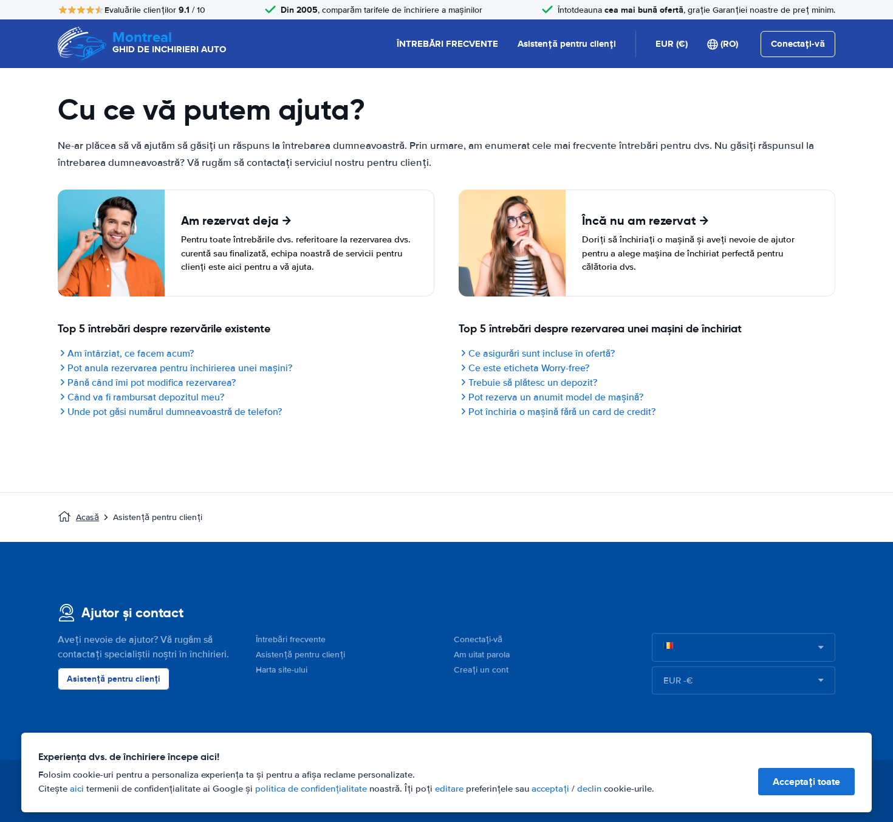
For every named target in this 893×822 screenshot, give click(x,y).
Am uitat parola (482, 654)
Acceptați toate (806, 782)
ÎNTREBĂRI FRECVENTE (447, 43)
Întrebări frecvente (291, 639)
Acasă (87, 517)
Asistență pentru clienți (567, 43)
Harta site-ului (281, 670)
